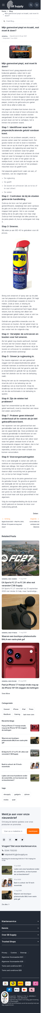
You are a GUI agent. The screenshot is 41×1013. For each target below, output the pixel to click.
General (7, 709)
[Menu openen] (4, 5)
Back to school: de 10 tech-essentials (12, 765)
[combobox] (20, 21)
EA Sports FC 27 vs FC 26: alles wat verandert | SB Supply (15, 753)
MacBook (7, 714)
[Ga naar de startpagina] (15, 4)
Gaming (17, 714)
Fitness (14, 633)
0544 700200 (10, 850)
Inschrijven (33, 831)
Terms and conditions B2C (12, 966)
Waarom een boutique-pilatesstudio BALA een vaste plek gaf (14, 740)
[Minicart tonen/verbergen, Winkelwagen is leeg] (36, 5)
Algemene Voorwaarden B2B (12, 961)
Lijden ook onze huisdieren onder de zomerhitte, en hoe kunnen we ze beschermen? (14, 778)
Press (31, 709)
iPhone (15, 709)
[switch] (5, 1001)
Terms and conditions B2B (12, 970)
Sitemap (23, 953)
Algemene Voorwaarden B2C (12, 957)
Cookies (14, 953)
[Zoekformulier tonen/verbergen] (31, 5)
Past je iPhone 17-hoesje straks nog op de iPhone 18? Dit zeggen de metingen (14, 728)
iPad (23, 709)
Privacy (4, 953)
